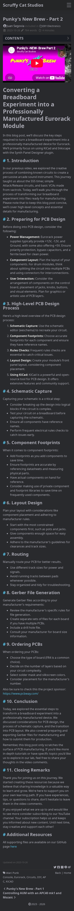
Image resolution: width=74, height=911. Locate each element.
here (13, 846)
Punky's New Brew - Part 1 (25, 889)
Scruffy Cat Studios (23, 5)
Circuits (31, 877)
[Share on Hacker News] (62, 867)
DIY (39, 877)
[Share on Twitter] (55, 867)
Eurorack (19, 877)
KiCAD (9, 881)
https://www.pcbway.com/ (20, 694)
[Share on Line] (66, 867)
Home (67, 873)
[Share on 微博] (69, 867)
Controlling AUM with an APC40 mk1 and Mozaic (32, 895)
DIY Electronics (52, 26)
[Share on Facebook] (58, 867)
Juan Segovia (15, 26)
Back (58, 873)
